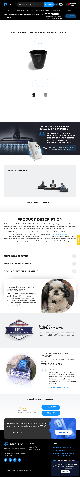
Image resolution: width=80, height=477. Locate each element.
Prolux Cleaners (26, 470)
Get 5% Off (64, 432)
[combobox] (30, 4)
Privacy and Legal (34, 449)
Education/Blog (33, 447)
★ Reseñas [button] (78, 240)
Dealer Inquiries (33, 452)
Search (50, 4)
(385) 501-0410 (60, 450)
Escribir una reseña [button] (51, 407)
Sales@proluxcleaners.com (63, 447)
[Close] (77, 462)
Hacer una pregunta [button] (51, 413)
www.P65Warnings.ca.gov (59, 234)
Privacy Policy (68, 468)
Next (69, 60)
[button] (10, 10)
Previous (11, 60)
